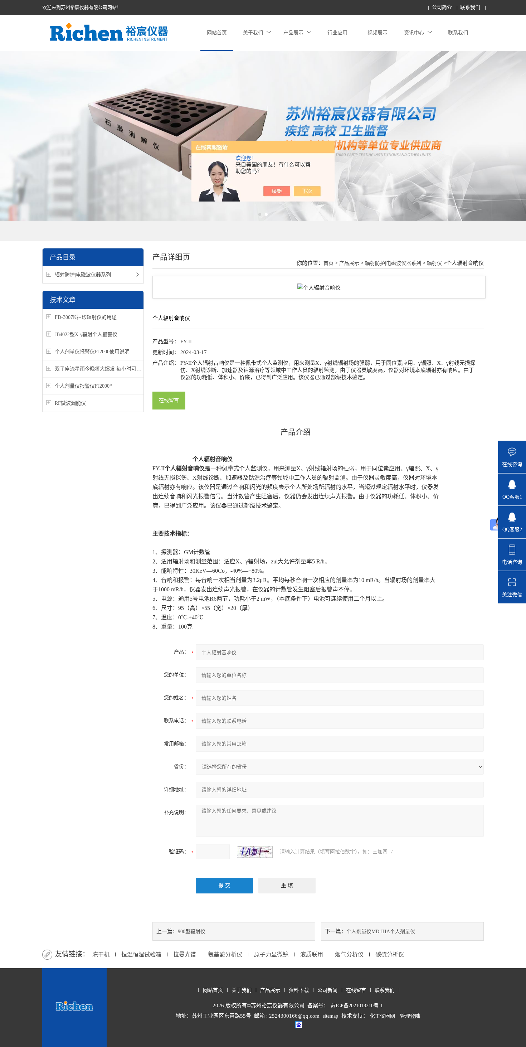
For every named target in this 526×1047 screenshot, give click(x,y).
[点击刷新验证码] (255, 852)
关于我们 (253, 32)
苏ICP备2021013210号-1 (357, 1005)
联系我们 (470, 7)
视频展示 (377, 32)
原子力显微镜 (271, 954)
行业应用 (337, 32)
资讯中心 (414, 32)
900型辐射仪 (191, 931)
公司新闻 (327, 990)
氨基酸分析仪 (225, 954)
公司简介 (442, 7)
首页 (328, 263)
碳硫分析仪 (389, 954)
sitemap (330, 1016)
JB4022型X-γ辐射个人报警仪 (86, 334)
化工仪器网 (382, 1016)
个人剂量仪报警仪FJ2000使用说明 (92, 351)
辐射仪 (434, 263)
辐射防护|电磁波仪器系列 (83, 274)
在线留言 (169, 400)
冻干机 (100, 954)
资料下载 (299, 990)
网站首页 (217, 32)
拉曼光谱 (184, 954)
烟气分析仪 (349, 954)
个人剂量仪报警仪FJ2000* (83, 386)
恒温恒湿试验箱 (141, 954)
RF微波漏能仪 (70, 403)
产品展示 (293, 32)
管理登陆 (410, 1016)
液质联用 (311, 954)
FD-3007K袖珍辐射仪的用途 (86, 317)
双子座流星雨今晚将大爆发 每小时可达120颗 (104, 369)
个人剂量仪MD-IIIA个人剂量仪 (380, 931)
